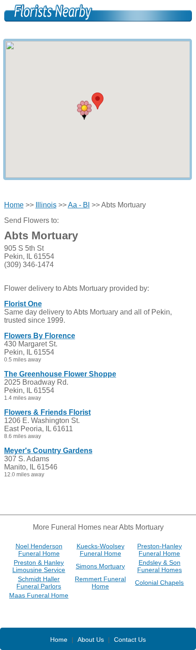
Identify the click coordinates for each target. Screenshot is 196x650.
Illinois (46, 205)
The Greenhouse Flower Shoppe (60, 374)
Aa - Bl (79, 205)
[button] (84, 110)
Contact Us (130, 639)
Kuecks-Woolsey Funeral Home (100, 549)
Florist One (23, 304)
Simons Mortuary (100, 566)
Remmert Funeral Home (100, 582)
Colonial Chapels (159, 582)
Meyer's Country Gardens (48, 450)
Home (14, 205)
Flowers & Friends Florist (47, 412)
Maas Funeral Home (38, 595)
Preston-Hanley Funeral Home (159, 549)
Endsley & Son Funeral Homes (159, 566)
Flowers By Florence (39, 336)
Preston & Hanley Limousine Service (38, 566)
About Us (90, 639)
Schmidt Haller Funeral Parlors (38, 582)
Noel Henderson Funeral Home (38, 549)
